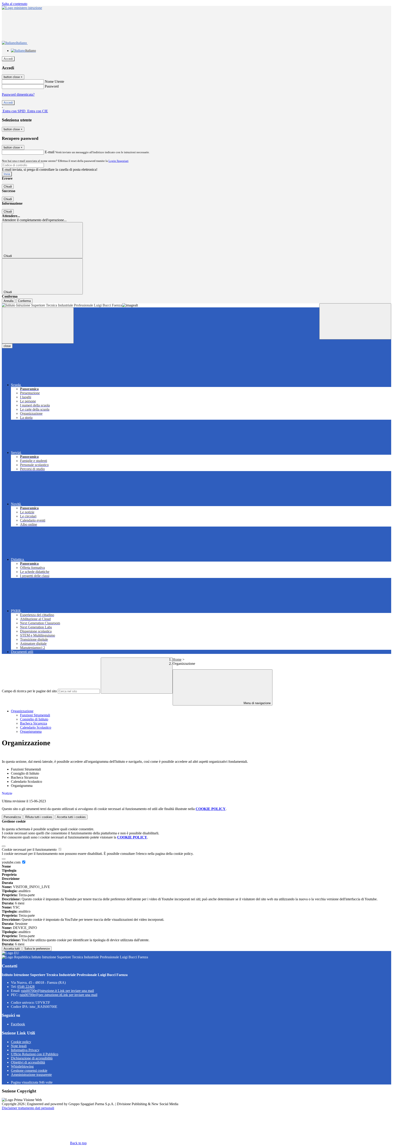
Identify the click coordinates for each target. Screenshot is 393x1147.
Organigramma (31, 731)
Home (177, 659)
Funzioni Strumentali (35, 715)
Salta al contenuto (14, 4)
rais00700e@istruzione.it (57, 991)
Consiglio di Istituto (34, 719)
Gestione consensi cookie (29, 1070)
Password (52, 86)
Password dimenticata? (18, 94)
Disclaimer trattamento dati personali (28, 1108)
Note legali (19, 1046)
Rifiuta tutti (38, 817)
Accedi (8, 58)
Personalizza (12, 817)
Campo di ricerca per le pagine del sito (29, 691)
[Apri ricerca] (355, 321)
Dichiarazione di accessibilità (32, 1058)
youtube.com (11, 862)
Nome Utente (54, 81)
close (7, 346)
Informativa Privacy (25, 1050)
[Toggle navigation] (38, 325)
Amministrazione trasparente (31, 1075)
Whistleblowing (22, 1066)
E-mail (49, 152)
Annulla (8, 301)
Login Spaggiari (118, 161)
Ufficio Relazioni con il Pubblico (34, 1054)
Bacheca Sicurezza (33, 723)
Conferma (24, 301)
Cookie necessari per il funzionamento (30, 849)
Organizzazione (22, 711)
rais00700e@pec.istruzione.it (58, 995)
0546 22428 (26, 987)
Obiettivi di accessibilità (28, 1062)
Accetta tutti (71, 817)
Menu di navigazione (257, 703)
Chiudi (8, 186)
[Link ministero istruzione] (22, 8)
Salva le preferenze (37, 948)
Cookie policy (21, 1042)
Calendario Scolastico (35, 727)
